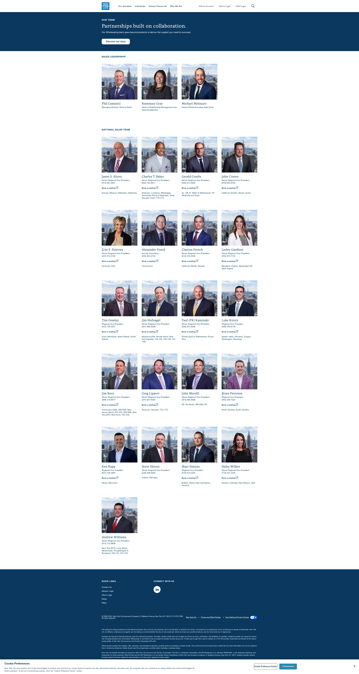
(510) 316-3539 (188, 256)
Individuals (140, 6)
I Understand (288, 666)
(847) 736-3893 (108, 473)
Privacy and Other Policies (211, 617)
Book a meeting (109, 188)
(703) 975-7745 (228, 256)
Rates (104, 599)
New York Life (191, 617)
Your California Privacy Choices (237, 617)
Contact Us (107, 587)
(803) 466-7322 (228, 400)
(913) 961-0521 (108, 183)
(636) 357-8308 (188, 327)
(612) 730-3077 (108, 327)
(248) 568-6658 (148, 473)
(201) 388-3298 (148, 327)
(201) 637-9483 (148, 400)
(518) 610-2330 (188, 473)
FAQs (104, 603)
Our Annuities (125, 6)
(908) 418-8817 (108, 400)
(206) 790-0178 (228, 327)
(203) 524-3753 (148, 256)
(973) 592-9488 (188, 400)
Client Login (240, 6)
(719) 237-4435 (228, 473)
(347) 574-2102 (108, 256)
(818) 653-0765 (228, 183)
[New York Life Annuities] (105, 6)
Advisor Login (225, 6)
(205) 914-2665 (188, 183)
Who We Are (176, 6)
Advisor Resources (158, 6)
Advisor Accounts (206, 6)
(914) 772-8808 (108, 544)
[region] (179, 666)
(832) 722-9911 (148, 183)
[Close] (354, 666)
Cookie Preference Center (265, 666)
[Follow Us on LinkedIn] (157, 589)
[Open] (252, 6)
